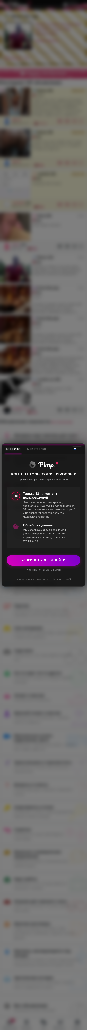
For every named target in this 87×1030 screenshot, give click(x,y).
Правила (56, 579)
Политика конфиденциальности (32, 579)
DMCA (68, 579)
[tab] (13, 449)
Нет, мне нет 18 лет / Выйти (44, 569)
